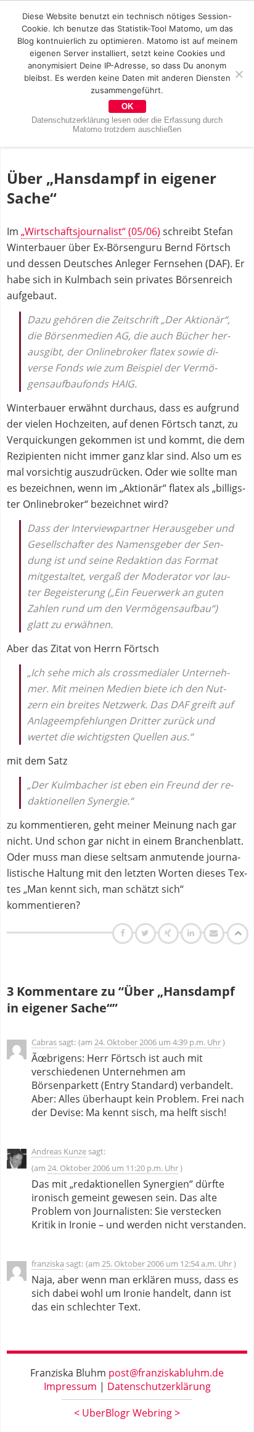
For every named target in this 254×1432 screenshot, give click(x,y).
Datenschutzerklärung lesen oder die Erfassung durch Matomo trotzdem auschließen (127, 124)
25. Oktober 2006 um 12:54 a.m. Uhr (167, 1263)
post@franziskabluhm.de (166, 1373)
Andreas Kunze (58, 1151)
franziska (47, 1263)
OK (127, 106)
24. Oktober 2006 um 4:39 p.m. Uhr (157, 1042)
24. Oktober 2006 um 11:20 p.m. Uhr (112, 1167)
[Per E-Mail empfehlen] (215, 933)
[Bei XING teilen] (169, 933)
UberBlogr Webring (127, 1413)
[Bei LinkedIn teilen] (192, 933)
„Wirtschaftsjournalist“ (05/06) (90, 231)
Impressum (70, 1386)
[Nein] (238, 74)
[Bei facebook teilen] (124, 933)
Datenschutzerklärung (159, 1386)
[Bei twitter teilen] (146, 933)
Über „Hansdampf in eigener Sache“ (111, 188)
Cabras (44, 1042)
